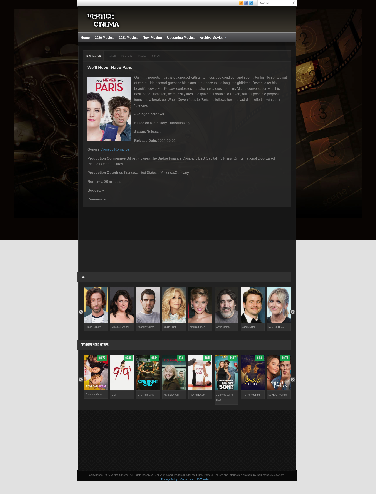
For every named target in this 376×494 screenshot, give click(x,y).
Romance (121, 149)
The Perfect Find (251, 394)
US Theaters (203, 479)
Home (85, 37)
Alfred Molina (223, 327)
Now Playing (152, 37)
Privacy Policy (169, 479)
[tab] (93, 56)
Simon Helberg (93, 327)
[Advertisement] (187, 440)
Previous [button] (81, 312)
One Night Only (146, 394)
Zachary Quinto (146, 327)
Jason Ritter (248, 327)
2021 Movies (128, 37)
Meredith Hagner (277, 327)
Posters (126, 56)
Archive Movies (210, 38)
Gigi (114, 394)
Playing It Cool (197, 394)
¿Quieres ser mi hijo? (224, 397)
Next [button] (292, 312)
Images (142, 56)
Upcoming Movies (181, 37)
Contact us (186, 479)
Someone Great (94, 394)
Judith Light (170, 327)
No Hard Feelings (277, 394)
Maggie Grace (197, 327)
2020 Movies (104, 37)
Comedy (106, 149)
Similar (156, 56)
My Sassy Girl (171, 394)
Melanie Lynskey (120, 327)
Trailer (111, 56)
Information (93, 56)
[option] (96, 309)
